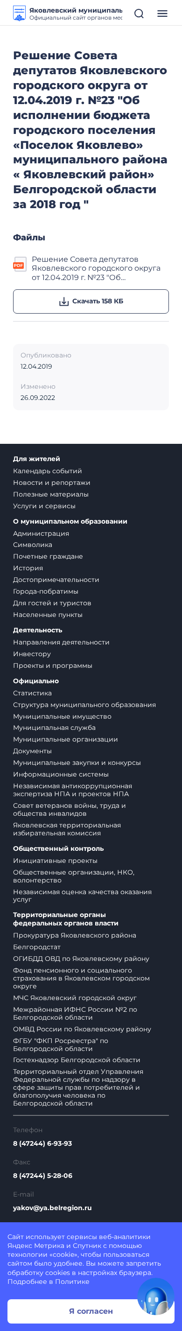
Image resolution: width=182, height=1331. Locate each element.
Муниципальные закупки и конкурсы (77, 762)
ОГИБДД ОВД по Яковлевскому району (81, 958)
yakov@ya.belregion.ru (52, 1208)
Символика (32, 544)
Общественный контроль (58, 849)
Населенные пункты (48, 614)
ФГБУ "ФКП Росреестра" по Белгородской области (60, 1045)
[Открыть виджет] (156, 1296)
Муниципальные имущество (62, 716)
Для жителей (36, 459)
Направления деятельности (61, 642)
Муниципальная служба (54, 727)
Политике (72, 1281)
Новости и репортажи (52, 482)
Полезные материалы (51, 494)
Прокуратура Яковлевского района (74, 935)
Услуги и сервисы (44, 506)
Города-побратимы (45, 591)
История (28, 568)
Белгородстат (37, 947)
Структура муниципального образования (84, 705)
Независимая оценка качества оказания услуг (82, 896)
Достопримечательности (56, 579)
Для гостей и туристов (52, 603)
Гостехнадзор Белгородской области (76, 1060)
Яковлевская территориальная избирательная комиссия (67, 829)
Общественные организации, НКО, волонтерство (73, 876)
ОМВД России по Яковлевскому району (82, 1029)
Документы (32, 751)
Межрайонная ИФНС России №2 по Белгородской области (75, 1013)
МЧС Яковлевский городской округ (75, 998)
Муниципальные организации (65, 739)
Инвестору (32, 654)
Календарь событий (47, 471)
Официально (36, 681)
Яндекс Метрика (35, 1245)
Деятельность (37, 630)
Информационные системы (61, 774)
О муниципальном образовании (70, 521)
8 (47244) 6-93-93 (42, 1144)
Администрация (41, 533)
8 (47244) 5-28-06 (42, 1176)
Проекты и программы (52, 665)
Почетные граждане (48, 556)
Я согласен (91, 1311)
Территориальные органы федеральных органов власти (66, 919)
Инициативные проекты (55, 860)
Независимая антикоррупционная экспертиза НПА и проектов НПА (72, 790)
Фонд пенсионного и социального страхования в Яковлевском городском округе (81, 978)
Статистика (32, 693)
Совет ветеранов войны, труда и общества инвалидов (69, 809)
